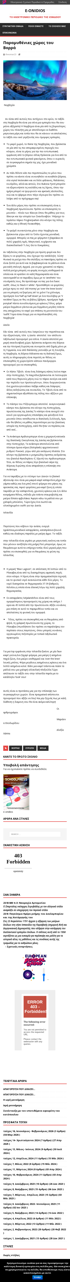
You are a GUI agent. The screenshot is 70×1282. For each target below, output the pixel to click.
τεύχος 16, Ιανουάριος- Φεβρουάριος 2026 (28, 1131)
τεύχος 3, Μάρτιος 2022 (17, 1223)
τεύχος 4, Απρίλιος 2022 (17, 1218)
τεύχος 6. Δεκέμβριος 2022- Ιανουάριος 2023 (29, 1203)
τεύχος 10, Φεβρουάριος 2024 (20, 1174)
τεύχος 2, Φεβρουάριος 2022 (20, 1229)
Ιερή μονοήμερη (12, 1105)
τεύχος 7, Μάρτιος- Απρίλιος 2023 (23, 1194)
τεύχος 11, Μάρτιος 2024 (18, 1169)
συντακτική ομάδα (12, 26)
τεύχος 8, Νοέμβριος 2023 (18, 1189)
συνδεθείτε (40, 769)
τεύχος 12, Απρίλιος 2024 (18, 1158)
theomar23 (11, 54)
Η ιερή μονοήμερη (13, 1099)
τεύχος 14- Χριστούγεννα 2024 (21, 1140)
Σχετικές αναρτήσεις (20, 946)
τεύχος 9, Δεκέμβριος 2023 (19, 1183)
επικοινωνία (9, 32)
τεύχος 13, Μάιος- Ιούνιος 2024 (21, 1149)
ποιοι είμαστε (35, 26)
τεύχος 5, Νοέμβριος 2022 (18, 1212)
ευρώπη (30, 748)
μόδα (43, 748)
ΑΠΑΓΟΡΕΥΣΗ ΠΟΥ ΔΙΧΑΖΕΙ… (19, 1089)
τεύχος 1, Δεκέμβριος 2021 (19, 1238)
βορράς (16, 748)
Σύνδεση (62, 2)
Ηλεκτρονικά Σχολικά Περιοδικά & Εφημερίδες (32, 2)
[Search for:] (35, 834)
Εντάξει (37, 1277)
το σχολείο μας (57, 26)
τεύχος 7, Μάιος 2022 (15, 1163)
